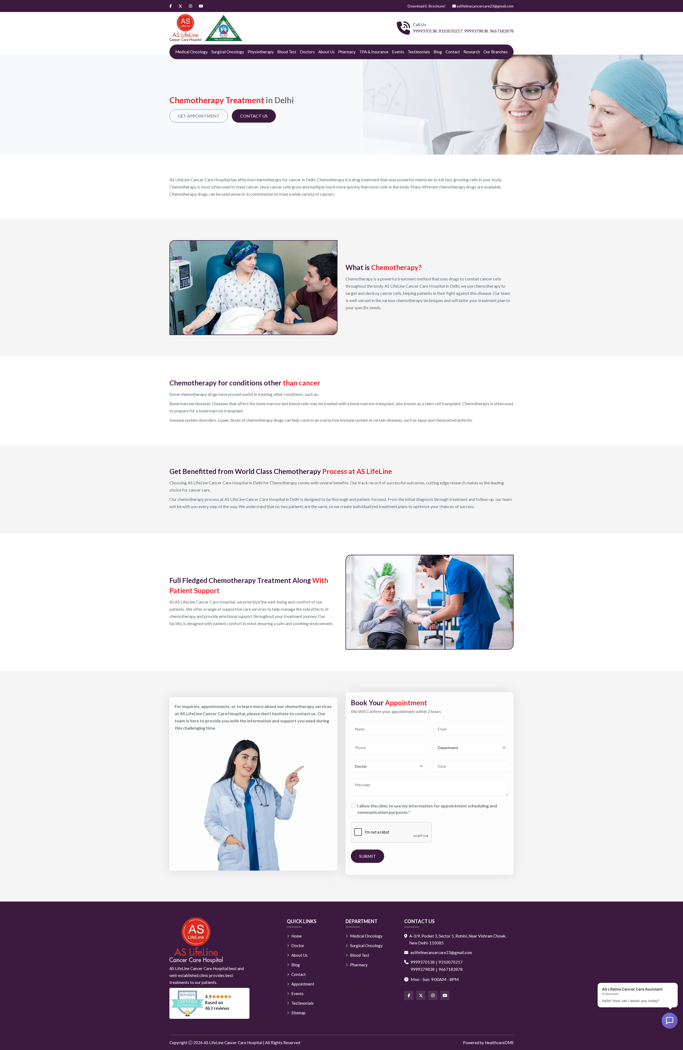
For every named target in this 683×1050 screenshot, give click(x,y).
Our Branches (495, 51)
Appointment (302, 983)
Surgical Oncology (227, 51)
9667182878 (502, 30)
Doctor (297, 945)
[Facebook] (170, 6)
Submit (367, 856)
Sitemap (298, 1012)
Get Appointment (199, 115)
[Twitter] (180, 6)
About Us (326, 51)
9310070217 (450, 30)
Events (398, 51)
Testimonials (419, 51)
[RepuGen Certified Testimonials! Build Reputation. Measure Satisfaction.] (209, 1003)
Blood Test (286, 51)
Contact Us (254, 115)
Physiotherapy (261, 51)
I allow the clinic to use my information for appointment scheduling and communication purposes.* (427, 809)
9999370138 (425, 30)
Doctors (307, 51)
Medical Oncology (191, 51)
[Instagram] (190, 6)
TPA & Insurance (373, 51)
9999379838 (476, 30)
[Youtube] (201, 6)
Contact (453, 51)
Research (471, 51)
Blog (438, 51)
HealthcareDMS (499, 1042)
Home (296, 936)
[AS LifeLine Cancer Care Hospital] (185, 28)
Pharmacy (347, 51)
